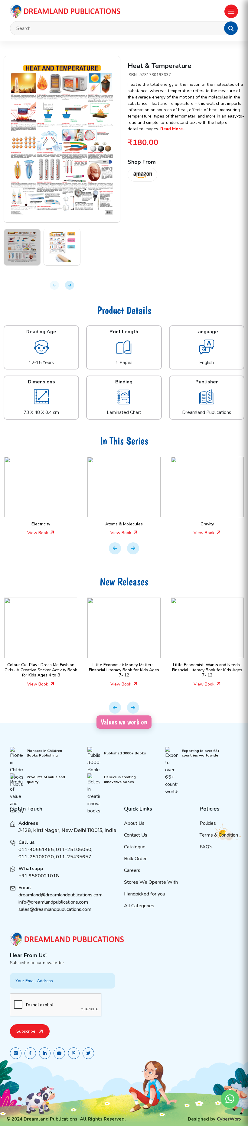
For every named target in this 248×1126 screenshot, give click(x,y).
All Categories (139, 905)
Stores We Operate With (151, 882)
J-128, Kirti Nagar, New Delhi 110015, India (67, 830)
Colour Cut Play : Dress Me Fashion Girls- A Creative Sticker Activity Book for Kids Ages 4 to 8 (36, 670)
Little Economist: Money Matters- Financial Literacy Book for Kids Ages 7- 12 (120, 670)
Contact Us (135, 835)
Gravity (203, 524)
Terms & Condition (219, 835)
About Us (134, 823)
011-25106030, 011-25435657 (54, 856)
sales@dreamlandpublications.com (54, 909)
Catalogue (134, 847)
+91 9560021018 (38, 876)
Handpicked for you (144, 894)
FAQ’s (206, 847)
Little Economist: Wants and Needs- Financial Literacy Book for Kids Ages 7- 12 (203, 670)
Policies (208, 823)
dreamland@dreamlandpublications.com (60, 895)
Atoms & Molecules (120, 524)
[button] (231, 28)
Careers (132, 870)
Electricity (36, 524)
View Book (34, 533)
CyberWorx (229, 1119)
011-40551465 (36, 849)
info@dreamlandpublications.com (53, 902)
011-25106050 (73, 849)
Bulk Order (135, 858)
